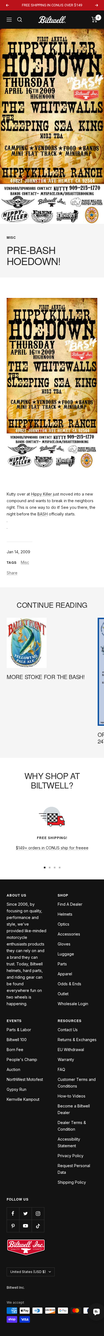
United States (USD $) (28, 1272)
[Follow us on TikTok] (38, 1226)
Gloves (64, 944)
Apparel (65, 973)
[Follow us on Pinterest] (13, 1226)
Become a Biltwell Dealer (74, 1109)
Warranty (66, 1059)
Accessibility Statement (69, 1142)
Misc (11, 237)
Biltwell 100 (17, 1039)
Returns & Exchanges (77, 1039)
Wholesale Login (73, 1003)
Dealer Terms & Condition (72, 1125)
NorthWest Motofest (25, 1079)
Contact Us (68, 1029)
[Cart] (94, 19)
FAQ (61, 1069)
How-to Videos (71, 1096)
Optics (63, 924)
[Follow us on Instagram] (38, 1213)
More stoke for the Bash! (46, 677)
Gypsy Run (16, 1089)
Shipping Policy (72, 1182)
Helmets (65, 914)
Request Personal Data (74, 1169)
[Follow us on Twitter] (25, 1213)
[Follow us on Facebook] (13, 1213)
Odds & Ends (69, 983)
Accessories (69, 934)
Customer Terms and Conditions (77, 1082)
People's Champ (22, 1059)
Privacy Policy (70, 1155)
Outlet (63, 993)
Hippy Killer (41, 494)
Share (12, 572)
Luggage (66, 954)
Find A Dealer (70, 904)
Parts (62, 964)
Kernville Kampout (23, 1099)
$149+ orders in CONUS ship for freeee (52, 847)
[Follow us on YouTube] (25, 1226)
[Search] (19, 19)
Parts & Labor (19, 1029)
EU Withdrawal (71, 1049)
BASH (42, 514)
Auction (13, 1069)
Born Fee (15, 1049)
